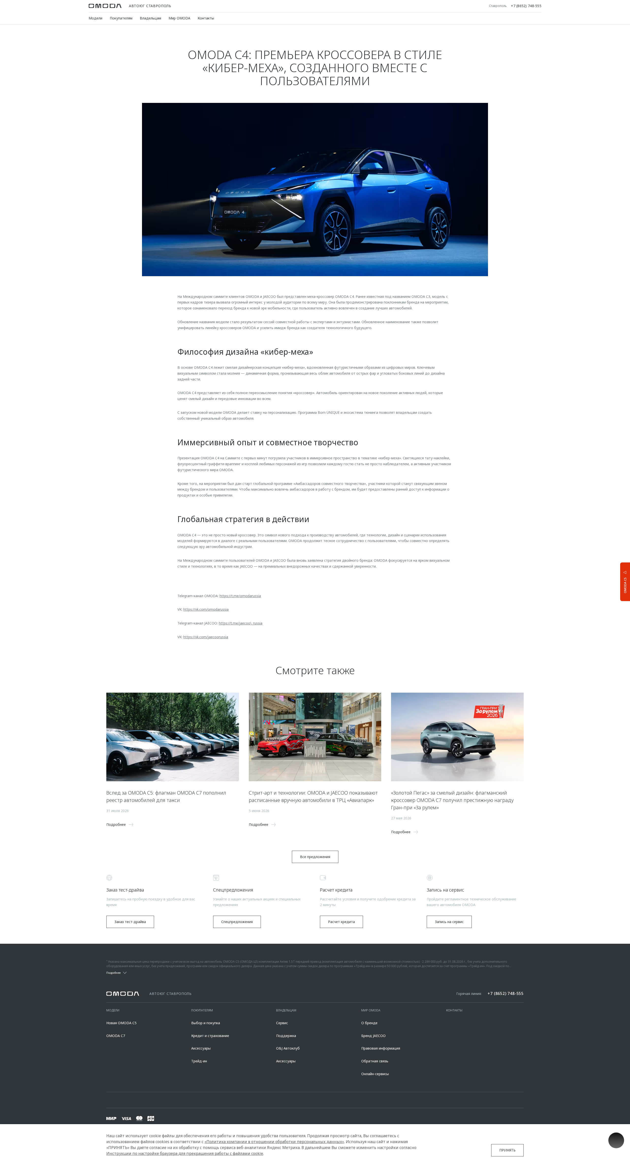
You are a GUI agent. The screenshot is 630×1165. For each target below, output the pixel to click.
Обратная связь (374, 1061)
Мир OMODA (179, 18)
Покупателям (121, 18)
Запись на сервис (449, 921)
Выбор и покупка (205, 1023)
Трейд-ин (199, 1061)
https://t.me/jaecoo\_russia (240, 623)
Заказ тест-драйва (130, 921)
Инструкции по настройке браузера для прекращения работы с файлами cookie (184, 1153)
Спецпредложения (237, 921)
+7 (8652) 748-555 (526, 6)
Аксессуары (201, 1048)
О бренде (369, 1023)
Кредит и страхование (210, 1035)
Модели (95, 18)
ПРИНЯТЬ (507, 1150)
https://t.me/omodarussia (240, 595)
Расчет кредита (341, 921)
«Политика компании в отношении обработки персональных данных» (274, 1141)
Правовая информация (380, 1048)
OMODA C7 (115, 1035)
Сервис (282, 1023)
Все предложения (315, 856)
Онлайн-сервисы (375, 1073)
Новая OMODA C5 (121, 1023)
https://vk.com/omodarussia (206, 609)
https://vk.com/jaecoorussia (205, 637)
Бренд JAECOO (373, 1035)
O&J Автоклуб (288, 1048)
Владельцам (150, 18)
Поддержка (286, 1035)
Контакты (206, 18)
